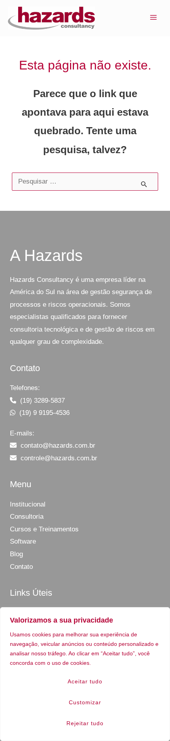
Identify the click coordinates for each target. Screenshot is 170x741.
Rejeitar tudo (85, 723)
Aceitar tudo (85, 681)
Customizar (85, 702)
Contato (21, 566)
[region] (85, 674)
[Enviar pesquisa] (144, 185)
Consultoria (26, 516)
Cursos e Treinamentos (44, 529)
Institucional (27, 504)
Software (23, 541)
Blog (16, 554)
